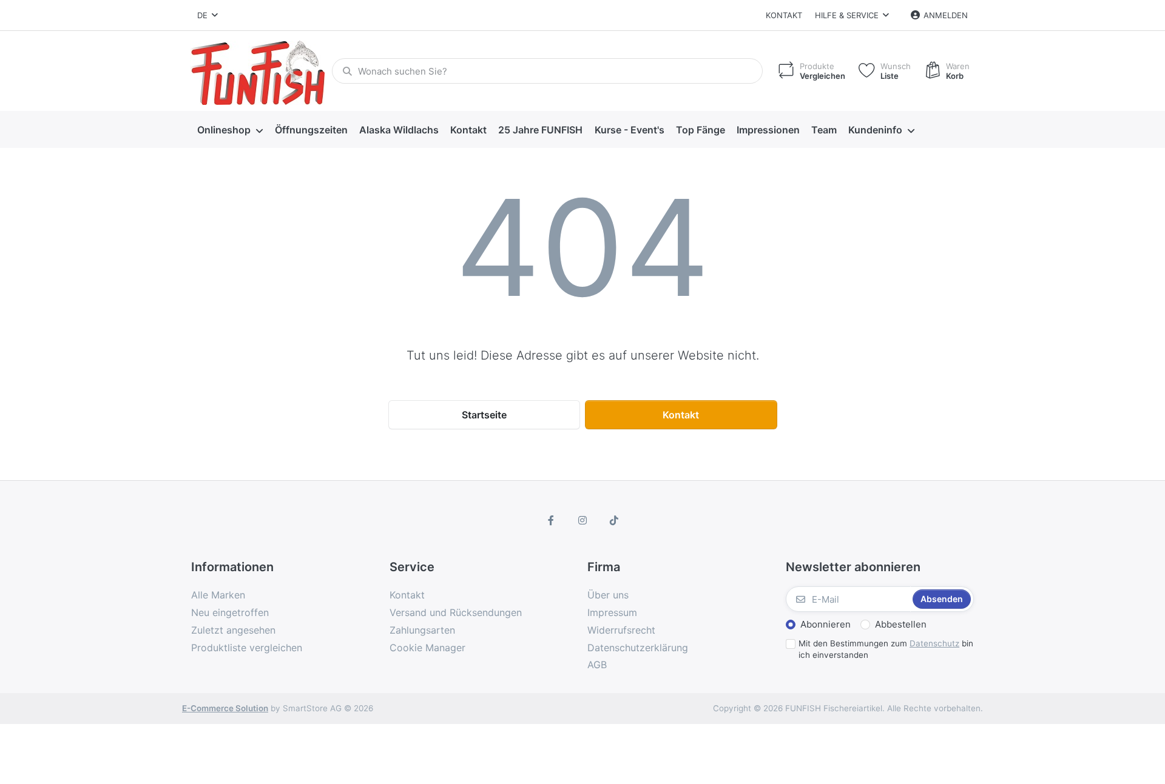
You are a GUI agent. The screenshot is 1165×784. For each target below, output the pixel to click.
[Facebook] (551, 520)
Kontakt (784, 15)
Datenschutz (934, 643)
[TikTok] (614, 520)
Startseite (484, 415)
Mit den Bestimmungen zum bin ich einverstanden (886, 649)
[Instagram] (582, 520)
